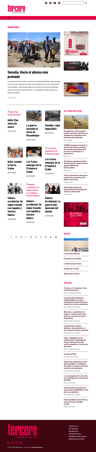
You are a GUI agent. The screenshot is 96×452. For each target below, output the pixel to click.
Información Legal (78, 436)
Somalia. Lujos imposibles (52, 127)
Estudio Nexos (37, 447)
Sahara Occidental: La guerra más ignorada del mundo (52, 204)
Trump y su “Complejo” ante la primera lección (75, 289)
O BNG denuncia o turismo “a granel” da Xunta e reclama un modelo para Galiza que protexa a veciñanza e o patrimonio (75, 149)
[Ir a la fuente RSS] (59, 3)
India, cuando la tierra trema (15, 165)
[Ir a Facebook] (46, 3)
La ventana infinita (72, 253)
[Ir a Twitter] (50, 3)
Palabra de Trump (71, 269)
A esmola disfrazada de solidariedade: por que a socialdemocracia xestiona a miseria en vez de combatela (76, 301)
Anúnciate (74, 431)
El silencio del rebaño (72, 258)
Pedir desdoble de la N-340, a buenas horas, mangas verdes (76, 402)
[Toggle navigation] (9, 18)
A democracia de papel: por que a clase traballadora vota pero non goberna (76, 390)
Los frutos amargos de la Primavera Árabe (33, 166)
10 (56, 237)
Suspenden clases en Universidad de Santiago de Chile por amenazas (75, 189)
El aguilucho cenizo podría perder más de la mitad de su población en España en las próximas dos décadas (76, 134)
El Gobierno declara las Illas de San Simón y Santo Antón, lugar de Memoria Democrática (76, 164)
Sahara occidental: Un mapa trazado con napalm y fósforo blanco (15, 206)
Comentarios (75, 434)
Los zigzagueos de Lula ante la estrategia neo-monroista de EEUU (76, 378)
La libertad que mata (72, 264)
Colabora (73, 429)
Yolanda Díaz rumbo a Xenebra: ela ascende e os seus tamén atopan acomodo (76, 328)
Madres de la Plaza (71, 274)
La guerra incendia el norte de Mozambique (32, 130)
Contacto (73, 426)
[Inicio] (16, 9)
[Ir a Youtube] (55, 3)
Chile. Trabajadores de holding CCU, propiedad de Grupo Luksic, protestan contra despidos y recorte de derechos (76, 342)
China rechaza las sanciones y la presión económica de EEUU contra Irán (75, 177)
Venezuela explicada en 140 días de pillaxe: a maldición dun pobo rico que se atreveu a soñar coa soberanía (76, 365)
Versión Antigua (76, 439)
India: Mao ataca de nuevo (13, 123)
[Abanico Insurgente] (76, 92)
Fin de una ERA (70, 354)
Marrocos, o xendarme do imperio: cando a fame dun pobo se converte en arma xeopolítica (75, 315)
